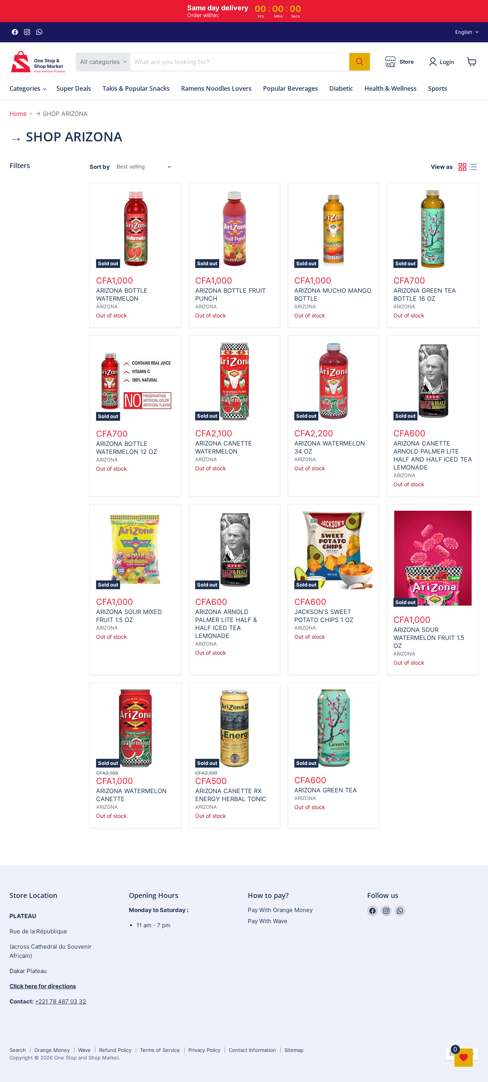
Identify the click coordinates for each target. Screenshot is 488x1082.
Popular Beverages (290, 88)
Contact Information (252, 1050)
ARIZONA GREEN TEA (325, 790)
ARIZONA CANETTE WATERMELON (223, 447)
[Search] (359, 62)
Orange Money (52, 1050)
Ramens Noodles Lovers (216, 88)
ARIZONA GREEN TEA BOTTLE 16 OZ (424, 294)
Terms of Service (160, 1050)
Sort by (100, 167)
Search (18, 1050)
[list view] (473, 167)
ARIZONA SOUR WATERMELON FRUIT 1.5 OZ (428, 637)
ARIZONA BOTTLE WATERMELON (122, 294)
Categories (26, 88)
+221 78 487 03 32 (60, 1001)
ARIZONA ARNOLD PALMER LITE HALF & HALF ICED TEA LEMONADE (226, 624)
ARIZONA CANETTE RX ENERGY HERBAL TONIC (230, 795)
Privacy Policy (204, 1050)
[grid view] (462, 167)
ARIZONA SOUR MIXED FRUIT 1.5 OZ (129, 616)
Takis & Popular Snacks (136, 88)
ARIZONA (107, 306)
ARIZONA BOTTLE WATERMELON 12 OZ (126, 447)
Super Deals (73, 88)
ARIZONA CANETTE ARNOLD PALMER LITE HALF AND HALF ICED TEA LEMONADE (432, 455)
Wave (84, 1050)
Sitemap (293, 1050)
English (463, 32)
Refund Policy (115, 1050)
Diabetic (341, 88)
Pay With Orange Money (280, 910)
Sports (437, 88)
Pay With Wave (267, 921)
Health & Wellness (390, 88)
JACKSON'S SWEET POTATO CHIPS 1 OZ (323, 616)
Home (18, 113)
